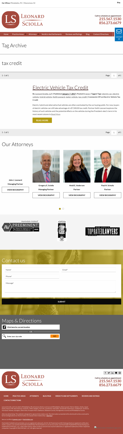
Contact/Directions (101, 34)
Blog (118, 2)
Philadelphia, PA (16, 3)
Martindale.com (28, 419)
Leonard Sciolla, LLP (43, 94)
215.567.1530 (110, 19)
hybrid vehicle (46, 97)
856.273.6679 (110, 23)
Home (6, 34)
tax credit (82, 97)
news (87, 94)
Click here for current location (18, 327)
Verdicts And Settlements (52, 34)
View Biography (15, 190)
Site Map (49, 416)
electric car (107, 94)
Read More (55, 114)
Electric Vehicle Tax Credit (60, 87)
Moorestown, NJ (29, 3)
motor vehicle (72, 97)
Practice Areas (18, 34)
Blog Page (47, 396)
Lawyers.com (17, 419)
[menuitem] (6, 34)
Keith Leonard (59, 97)
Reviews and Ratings (74, 34)
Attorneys (33, 34)
